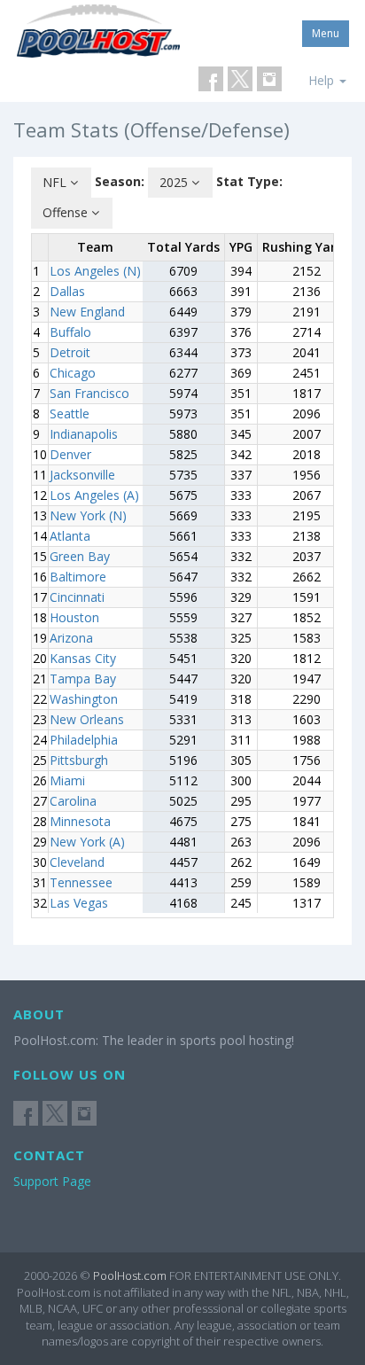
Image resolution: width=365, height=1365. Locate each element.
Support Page (52, 1181)
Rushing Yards (306, 246)
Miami (67, 780)
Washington (84, 698)
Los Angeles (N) (95, 270)
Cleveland (77, 862)
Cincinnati (77, 597)
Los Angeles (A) (94, 495)
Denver (70, 454)
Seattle (69, 413)
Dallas (67, 291)
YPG (240, 246)
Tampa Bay (83, 678)
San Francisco (89, 393)
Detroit (70, 352)
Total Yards (183, 246)
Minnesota (80, 821)
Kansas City (83, 658)
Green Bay (80, 556)
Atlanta (70, 535)
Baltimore (78, 576)
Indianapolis (84, 433)
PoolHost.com (130, 1275)
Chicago (73, 372)
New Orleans (87, 719)
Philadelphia (84, 739)
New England (87, 311)
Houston (74, 617)
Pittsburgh (79, 760)
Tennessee (81, 882)
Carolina (73, 800)
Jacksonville (82, 474)
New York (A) (87, 841)
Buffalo (70, 332)
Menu (325, 33)
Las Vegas (79, 902)
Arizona (71, 637)
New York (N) (88, 515)
